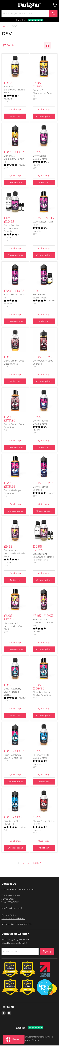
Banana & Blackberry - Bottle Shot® (14, 89)
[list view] (54, 45)
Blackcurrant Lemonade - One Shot (13, 626)
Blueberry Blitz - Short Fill (13, 823)
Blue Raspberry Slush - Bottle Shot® (12, 691)
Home (5, 26)
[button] (11, 95)
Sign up (47, 951)
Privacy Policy (9, 915)
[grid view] (47, 45)
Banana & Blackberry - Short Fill (14, 158)
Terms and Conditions (13, 918)
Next (36, 862)
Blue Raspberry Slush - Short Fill (13, 756)
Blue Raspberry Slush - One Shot (42, 694)
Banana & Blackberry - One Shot (42, 93)
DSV (6, 101)
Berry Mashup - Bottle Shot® (41, 422)
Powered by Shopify (29, 1040)
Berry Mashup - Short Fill (41, 488)
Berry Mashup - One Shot (12, 492)
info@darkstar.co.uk (12, 908)
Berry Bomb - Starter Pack (40, 296)
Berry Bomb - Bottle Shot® (40, 157)
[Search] (53, 13)
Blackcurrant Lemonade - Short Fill (43, 622)
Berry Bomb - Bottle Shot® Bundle (11, 228)
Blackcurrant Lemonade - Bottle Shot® (14, 553)
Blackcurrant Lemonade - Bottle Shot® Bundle (43, 556)
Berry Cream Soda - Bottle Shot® (15, 362)
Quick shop (15, 109)
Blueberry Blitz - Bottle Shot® (42, 756)
